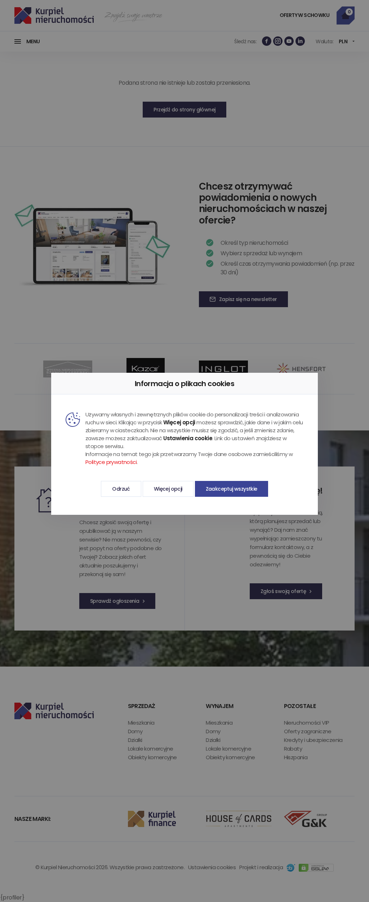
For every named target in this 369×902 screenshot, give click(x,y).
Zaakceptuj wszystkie (231, 488)
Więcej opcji (168, 488)
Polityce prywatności (111, 462)
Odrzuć (121, 488)
